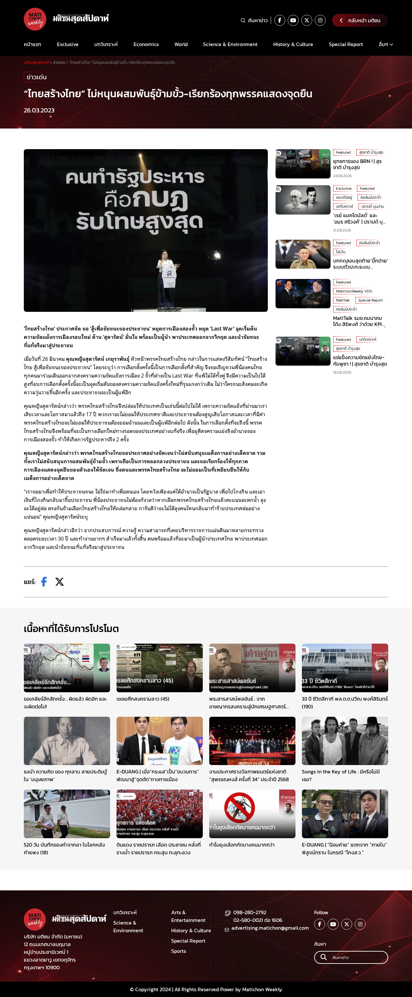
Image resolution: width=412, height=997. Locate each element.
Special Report (346, 44)
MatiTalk (343, 300)
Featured (343, 152)
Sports (178, 951)
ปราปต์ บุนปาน (372, 206)
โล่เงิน (340, 252)
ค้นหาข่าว (258, 20)
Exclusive (68, 44)
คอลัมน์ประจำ (370, 197)
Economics (146, 44)
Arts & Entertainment (188, 916)
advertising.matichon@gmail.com (270, 928)
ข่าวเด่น (37, 77)
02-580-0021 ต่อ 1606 (257, 920)
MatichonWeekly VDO (354, 291)
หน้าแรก (32, 44)
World (181, 44)
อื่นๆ (383, 44)
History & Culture (293, 44)
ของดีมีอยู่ (344, 197)
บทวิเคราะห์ (106, 44)
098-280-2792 (249, 912)
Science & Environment (230, 44)
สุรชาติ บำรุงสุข (371, 152)
